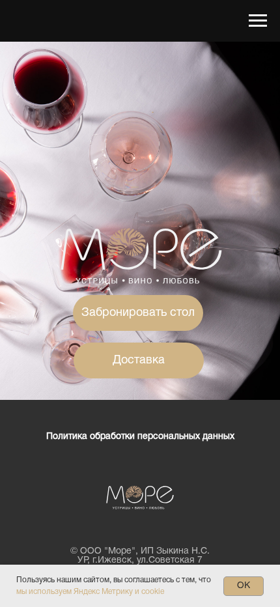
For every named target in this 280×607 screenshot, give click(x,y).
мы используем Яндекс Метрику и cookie (90, 591)
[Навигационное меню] (258, 20)
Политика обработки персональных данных (140, 436)
